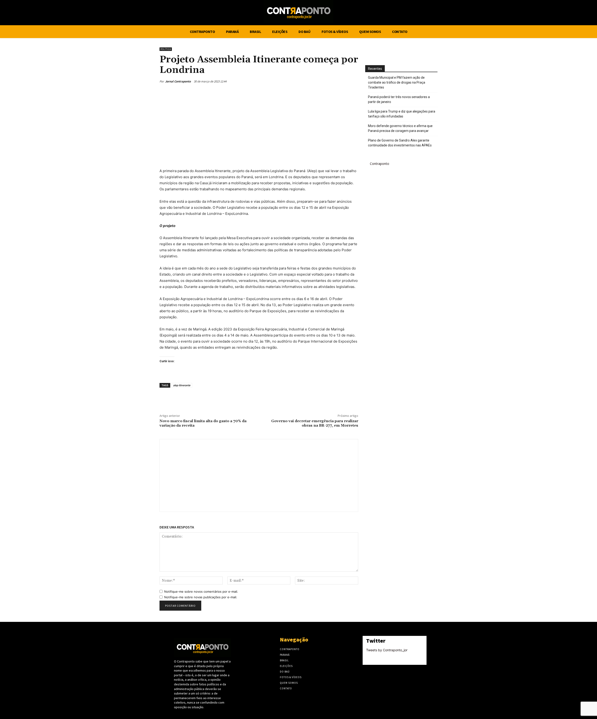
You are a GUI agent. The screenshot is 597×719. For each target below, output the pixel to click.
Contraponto (379, 163)
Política (165, 49)
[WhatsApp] (342, 81)
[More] (353, 81)
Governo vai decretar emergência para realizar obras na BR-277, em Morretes (314, 423)
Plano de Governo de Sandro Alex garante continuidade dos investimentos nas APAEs (400, 142)
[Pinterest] (331, 81)
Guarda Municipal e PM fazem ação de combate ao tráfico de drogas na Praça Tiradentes (396, 82)
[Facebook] (462, 13)
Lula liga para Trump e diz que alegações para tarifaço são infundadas (401, 114)
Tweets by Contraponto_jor (386, 650)
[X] (471, 13)
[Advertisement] (259, 125)
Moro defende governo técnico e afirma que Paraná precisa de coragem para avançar (400, 128)
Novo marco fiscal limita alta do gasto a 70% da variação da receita (203, 423)
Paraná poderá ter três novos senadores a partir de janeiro (399, 99)
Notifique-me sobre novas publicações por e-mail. (200, 597)
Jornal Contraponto (178, 81)
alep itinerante (181, 385)
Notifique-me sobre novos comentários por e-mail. (201, 591)
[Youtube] (480, 13)
